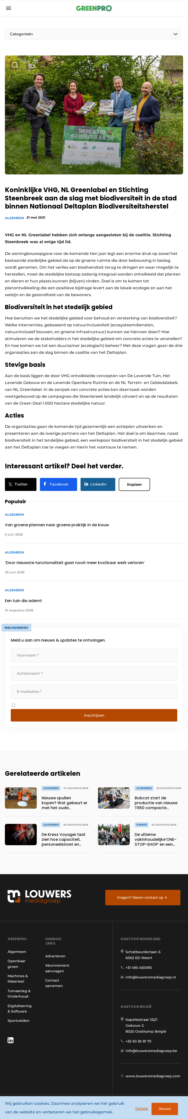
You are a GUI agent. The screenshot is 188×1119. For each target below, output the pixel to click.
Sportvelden (19, 1020)
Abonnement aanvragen (57, 968)
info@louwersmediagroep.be (151, 1051)
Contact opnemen (54, 983)
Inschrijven (94, 715)
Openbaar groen (16, 964)
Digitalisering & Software (20, 1009)
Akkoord (165, 1109)
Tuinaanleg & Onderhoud (19, 994)
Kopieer (134, 484)
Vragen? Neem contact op (140, 897)
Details (141, 1108)
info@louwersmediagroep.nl (151, 977)
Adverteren (55, 956)
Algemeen (14, 218)
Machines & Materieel (18, 979)
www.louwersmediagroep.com (153, 1076)
